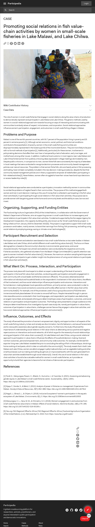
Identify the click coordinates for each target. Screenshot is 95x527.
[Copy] (4, 44)
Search (5, 526)
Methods (25, 526)
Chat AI (86, 518)
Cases (24, 523)
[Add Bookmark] (8, 43)
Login (86, 3)
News (41, 526)
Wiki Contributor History (15, 105)
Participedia (14, 3)
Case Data (8, 109)
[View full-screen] (89, 51)
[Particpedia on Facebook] (76, 511)
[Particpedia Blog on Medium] (67, 511)
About (41, 523)
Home (5, 523)
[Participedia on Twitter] (80, 511)
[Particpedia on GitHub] (71, 511)
